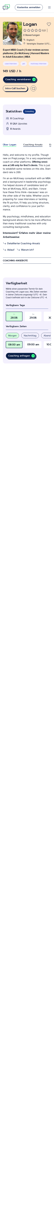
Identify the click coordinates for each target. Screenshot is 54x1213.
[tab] (9, 145)
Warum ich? (27, 249)
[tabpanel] (27, 202)
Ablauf (10, 249)
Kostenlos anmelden (28, 7)
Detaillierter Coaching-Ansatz (23, 243)
